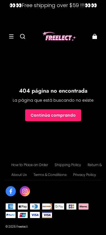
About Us (19, 174)
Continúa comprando (53, 115)
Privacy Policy (84, 174)
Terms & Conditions (50, 174)
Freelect (22, 227)
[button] (11, 36)
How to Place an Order (29, 164)
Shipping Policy (68, 164)
